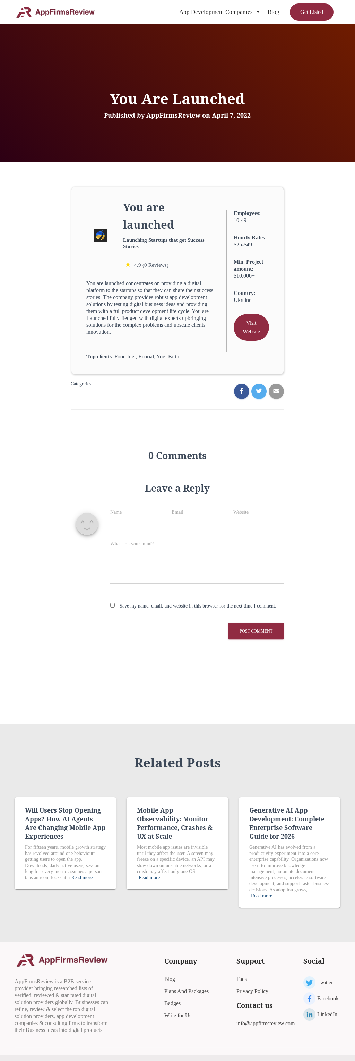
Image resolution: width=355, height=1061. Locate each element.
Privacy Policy (252, 991)
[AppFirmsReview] (55, 12)
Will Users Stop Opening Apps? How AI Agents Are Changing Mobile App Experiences (65, 823)
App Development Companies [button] (216, 12)
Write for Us (177, 1015)
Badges (172, 1003)
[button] (258, 12)
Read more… (84, 877)
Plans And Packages (186, 991)
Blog (273, 12)
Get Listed (311, 12)
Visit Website (251, 327)
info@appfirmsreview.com (265, 1023)
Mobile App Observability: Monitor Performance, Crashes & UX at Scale (175, 823)
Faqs (241, 979)
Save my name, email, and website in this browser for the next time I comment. (198, 606)
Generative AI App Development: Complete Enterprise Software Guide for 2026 (286, 823)
